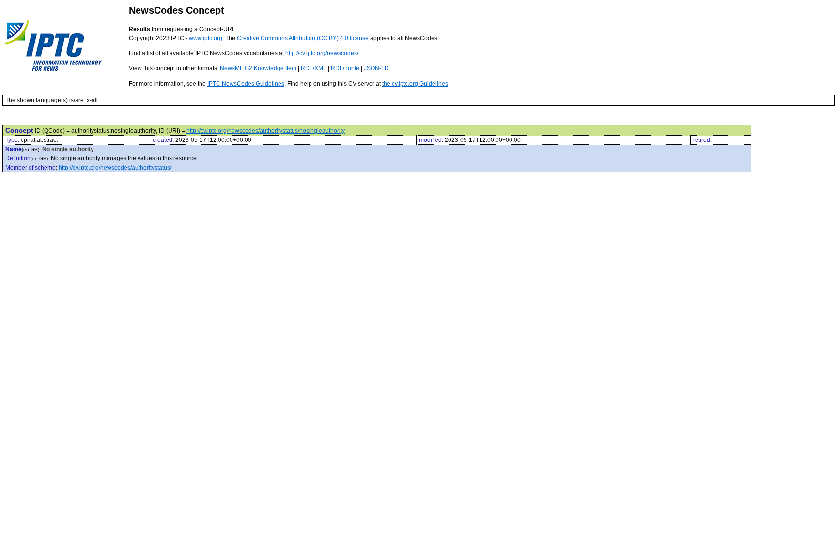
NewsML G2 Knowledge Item (258, 68)
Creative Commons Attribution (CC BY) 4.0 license (303, 38)
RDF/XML (313, 68)
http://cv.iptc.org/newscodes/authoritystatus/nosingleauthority (265, 130)
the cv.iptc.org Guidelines (415, 83)
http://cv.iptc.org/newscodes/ (321, 53)
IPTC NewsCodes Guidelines (245, 83)
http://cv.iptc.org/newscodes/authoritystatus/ (115, 167)
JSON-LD (376, 68)
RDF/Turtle (345, 68)
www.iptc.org (205, 38)
